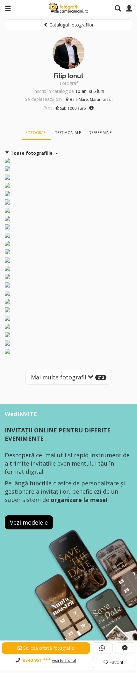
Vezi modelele (29, 522)
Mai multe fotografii (67, 377)
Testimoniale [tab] (68, 132)
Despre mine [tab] (100, 132)
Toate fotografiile (31, 153)
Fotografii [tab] (36, 132)
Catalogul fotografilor (71, 25)
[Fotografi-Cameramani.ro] (68, 8)
